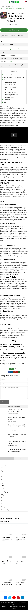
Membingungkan (5, 492)
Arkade (3, 468)
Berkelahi (3, 480)
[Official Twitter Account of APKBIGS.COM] (9, 597)
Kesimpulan (7, 99)
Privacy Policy (22, 606)
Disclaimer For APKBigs (13, 606)
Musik (2, 489)
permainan (8, 6)
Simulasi (3, 501)
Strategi (3, 506)
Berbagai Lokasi (9, 97)
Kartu (2, 474)
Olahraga (3, 504)
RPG (2, 498)
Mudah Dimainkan (10, 87)
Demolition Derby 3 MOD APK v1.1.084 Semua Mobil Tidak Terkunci (13, 9)
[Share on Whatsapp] (19, 372)
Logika (2, 483)
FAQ (5, 102)
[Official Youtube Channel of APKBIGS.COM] (14, 597)
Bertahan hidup (5, 509)
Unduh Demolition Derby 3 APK (13, 75)
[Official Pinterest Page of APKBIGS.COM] (18, 597)
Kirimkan (4, 402)
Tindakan (3, 462)
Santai (2, 477)
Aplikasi (21, 459)
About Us (4, 606)
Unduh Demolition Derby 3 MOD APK (14, 77)
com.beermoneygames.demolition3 (18, 48)
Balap (13, 6)
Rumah (2, 6)
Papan (2, 471)
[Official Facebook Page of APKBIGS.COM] (5, 597)
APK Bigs (9, 24)
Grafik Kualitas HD (10, 85)
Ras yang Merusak (10, 90)
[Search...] (22, 1)
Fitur (5, 80)
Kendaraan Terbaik (10, 92)
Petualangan (4, 465)
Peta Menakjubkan (10, 82)
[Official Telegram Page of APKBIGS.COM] (22, 597)
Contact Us (14, 608)
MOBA (2, 486)
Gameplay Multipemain (11, 95)
